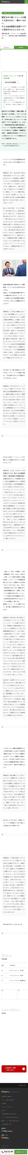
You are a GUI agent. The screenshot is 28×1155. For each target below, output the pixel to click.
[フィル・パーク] (5, 1092)
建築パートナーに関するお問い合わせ (10, 1121)
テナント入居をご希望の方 (7, 1100)
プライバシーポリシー (5, 1145)
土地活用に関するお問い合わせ (8, 1114)
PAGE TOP (22, 1085)
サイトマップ (4, 1147)
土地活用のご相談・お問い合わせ (10, 1069)
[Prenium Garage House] (5, 1138)
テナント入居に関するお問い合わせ (9, 1117)
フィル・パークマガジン (7, 1107)
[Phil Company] (6, 1131)
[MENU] (26, 2)
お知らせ (3, 1110)
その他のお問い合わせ (6, 1124)
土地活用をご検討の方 (6, 1096)
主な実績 (3, 1103)
